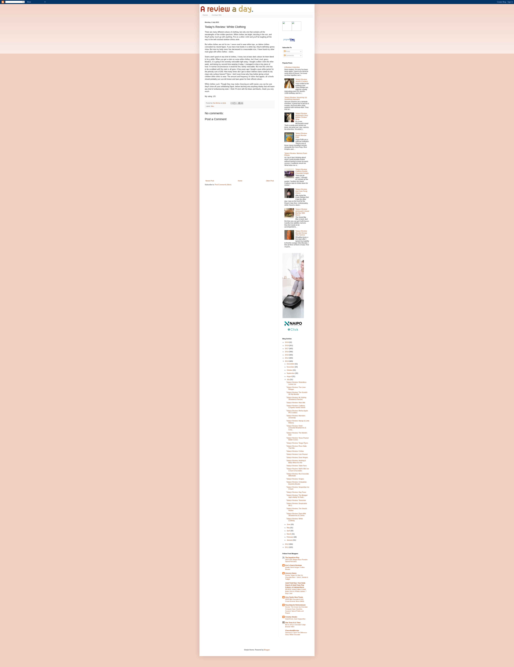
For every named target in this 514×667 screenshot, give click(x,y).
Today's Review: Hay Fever (296, 492)
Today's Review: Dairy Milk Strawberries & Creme (296, 514)
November (291, 367)
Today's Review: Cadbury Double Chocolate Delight (302, 171)
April (288, 531)
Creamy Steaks (291, 617)
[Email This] (231, 103)
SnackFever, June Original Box (295, 619)
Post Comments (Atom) (223, 185)
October (290, 370)
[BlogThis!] (234, 103)
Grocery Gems (290, 573)
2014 (287, 358)
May (288, 528)
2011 (287, 547)
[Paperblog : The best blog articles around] (289, 41)
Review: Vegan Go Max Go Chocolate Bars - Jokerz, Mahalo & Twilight (296, 577)
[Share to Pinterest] (242, 103)
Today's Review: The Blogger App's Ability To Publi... (297, 496)
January (290, 540)
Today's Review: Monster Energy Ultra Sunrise (301, 233)
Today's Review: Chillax (295, 451)
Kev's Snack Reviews (293, 565)
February (290, 537)
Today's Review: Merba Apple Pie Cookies (297, 412)
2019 (287, 342)
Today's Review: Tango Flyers (297, 443)
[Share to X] (237, 103)
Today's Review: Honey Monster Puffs (301, 135)
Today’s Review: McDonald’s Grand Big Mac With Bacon (302, 212)
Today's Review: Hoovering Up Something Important (295, 98)
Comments (290, 56)
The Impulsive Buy (292, 558)
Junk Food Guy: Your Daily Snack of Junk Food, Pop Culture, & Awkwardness (295, 585)
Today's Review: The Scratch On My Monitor (296, 393)
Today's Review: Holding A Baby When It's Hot (296, 461)
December (291, 364)
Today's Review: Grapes (295, 479)
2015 (287, 355)
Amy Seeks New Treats (294, 597)
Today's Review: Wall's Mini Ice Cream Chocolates (297, 470)
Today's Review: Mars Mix (295, 403)
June (289, 524)
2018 (287, 345)
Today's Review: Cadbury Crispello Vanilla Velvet (295, 407)
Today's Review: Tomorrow (296, 500)
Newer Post (209, 181)
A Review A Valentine (292, 67)
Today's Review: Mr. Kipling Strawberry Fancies (296, 398)
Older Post (270, 181)
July (288, 380)
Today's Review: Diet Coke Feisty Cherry (301, 191)
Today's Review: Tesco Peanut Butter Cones (297, 439)
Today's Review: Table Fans (296, 466)
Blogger (267, 650)
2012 (287, 544)
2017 (287, 349)
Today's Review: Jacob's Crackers (301, 80)
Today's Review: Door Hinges (297, 457)
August (289, 376)
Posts (288, 51)
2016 (287, 352)
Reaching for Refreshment (295, 605)
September (291, 373)
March (289, 534)
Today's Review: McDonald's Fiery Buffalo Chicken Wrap (301, 116)
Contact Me (217, 15)
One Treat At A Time (293, 623)
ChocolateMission (292, 631)
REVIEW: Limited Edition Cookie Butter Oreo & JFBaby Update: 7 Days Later (295, 591)
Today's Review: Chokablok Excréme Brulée (296, 483)
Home (205, 15)
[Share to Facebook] (239, 103)
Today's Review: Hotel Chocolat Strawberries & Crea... (296, 428)
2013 (287, 361)
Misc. (212, 106)
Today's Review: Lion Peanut (296, 454)
